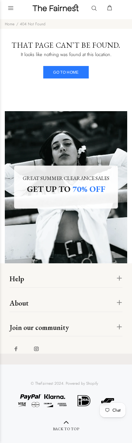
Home (9, 24)
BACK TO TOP (66, 428)
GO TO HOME (66, 72)
